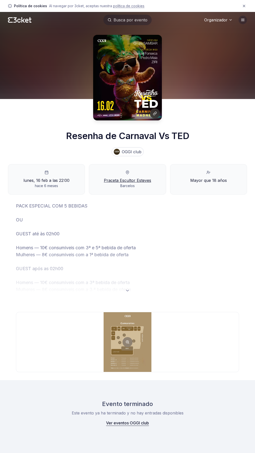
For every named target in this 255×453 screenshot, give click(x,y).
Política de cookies (128, 6)
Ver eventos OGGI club (127, 422)
